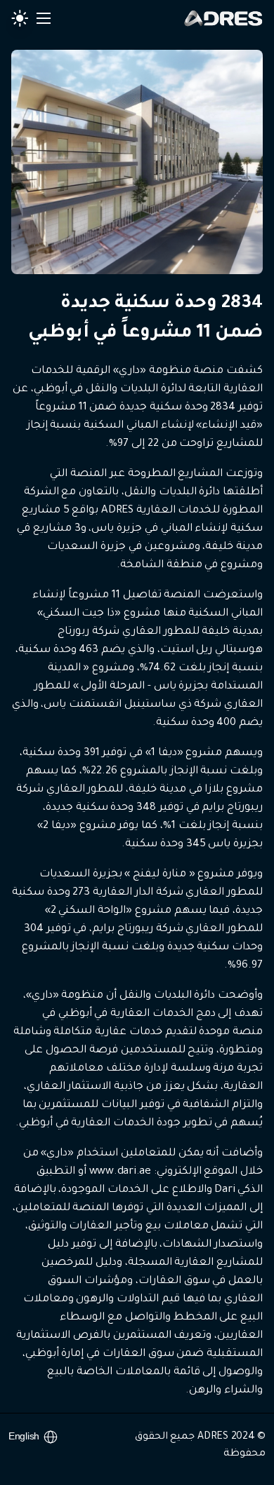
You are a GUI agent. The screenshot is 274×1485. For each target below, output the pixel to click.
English (23, 1436)
